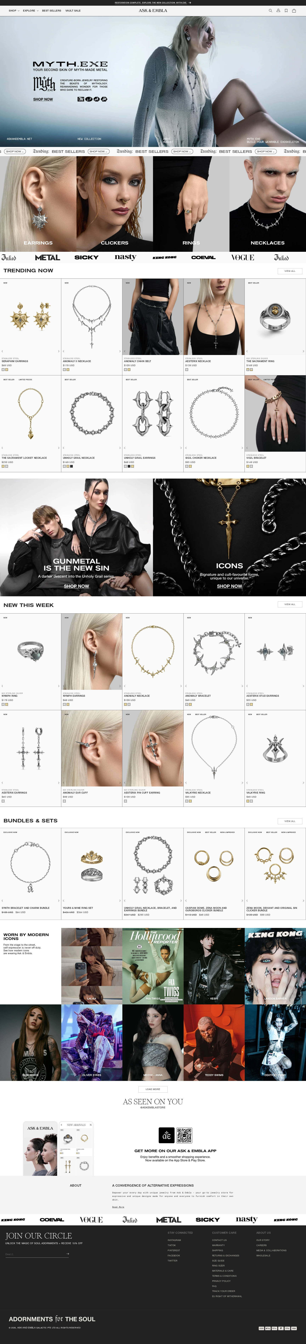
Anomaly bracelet (198, 696)
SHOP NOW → (45, 151)
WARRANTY (218, 1245)
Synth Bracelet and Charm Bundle (26, 908)
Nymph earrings (74, 696)
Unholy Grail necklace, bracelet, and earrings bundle (150, 909)
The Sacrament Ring (260, 361)
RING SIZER (218, 1266)
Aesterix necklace (198, 361)
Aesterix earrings (14, 793)
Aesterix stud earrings (262, 696)
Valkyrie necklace (198, 793)
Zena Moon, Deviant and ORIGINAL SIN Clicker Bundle (271, 909)
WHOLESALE (263, 1256)
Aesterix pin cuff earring (142, 793)
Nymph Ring (10, 696)
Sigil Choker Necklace (201, 458)
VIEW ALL (290, 271)
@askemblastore (152, 1108)
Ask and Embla (26, 1328)
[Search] (270, 11)
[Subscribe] (65, 1254)
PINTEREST (174, 1251)
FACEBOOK (174, 1256)
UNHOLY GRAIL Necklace (79, 458)
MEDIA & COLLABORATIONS (271, 1251)
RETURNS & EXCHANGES (225, 1256)
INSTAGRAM (174, 1240)
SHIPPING (217, 1251)
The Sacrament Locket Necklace (24, 458)
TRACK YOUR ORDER (223, 1291)
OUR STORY (263, 1240)
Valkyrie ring (255, 793)
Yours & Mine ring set (78, 908)
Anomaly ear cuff (75, 793)
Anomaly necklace (137, 696)
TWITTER (172, 1261)
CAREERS (261, 1245)
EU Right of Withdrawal (227, 1296)
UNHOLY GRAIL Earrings (139, 458)
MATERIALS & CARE (223, 1271)
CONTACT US (219, 1240)
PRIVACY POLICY (221, 1281)
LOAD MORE (153, 1089)
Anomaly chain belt (137, 361)
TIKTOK (172, 1245)
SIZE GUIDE (218, 1261)
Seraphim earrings (15, 361)
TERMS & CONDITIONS (224, 1276)
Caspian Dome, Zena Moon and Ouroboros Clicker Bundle (206, 909)
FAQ (214, 1286)
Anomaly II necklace (77, 361)
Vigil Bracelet (256, 458)
